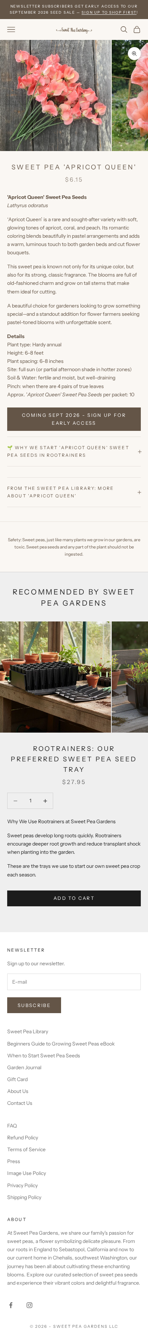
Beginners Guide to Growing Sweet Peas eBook (61, 1043)
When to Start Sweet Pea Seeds (43, 1055)
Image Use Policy (26, 1173)
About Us (17, 1091)
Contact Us (19, 1103)
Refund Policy (22, 1137)
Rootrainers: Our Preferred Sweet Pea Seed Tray (74, 759)
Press (13, 1161)
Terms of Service (26, 1149)
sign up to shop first (109, 12)
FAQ (12, 1125)
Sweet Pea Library (27, 1031)
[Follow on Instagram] (29, 1305)
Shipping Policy (24, 1197)
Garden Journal (24, 1067)
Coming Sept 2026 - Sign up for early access (74, 418)
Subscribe (34, 1005)
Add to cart (74, 898)
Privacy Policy (22, 1185)
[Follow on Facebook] (10, 1305)
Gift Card (17, 1079)
